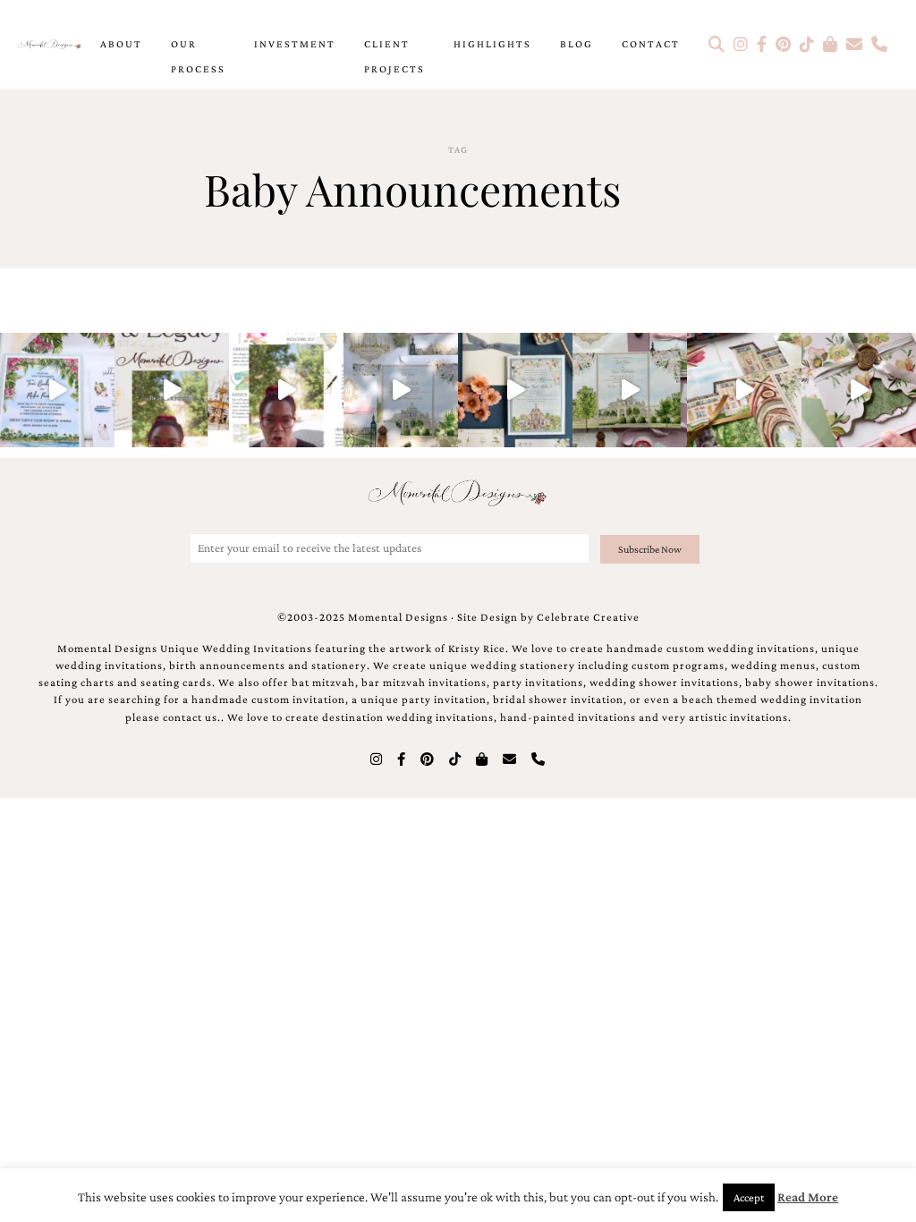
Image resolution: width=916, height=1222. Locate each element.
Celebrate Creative (588, 617)
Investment (294, 44)
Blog (576, 44)
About (121, 44)
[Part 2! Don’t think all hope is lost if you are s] (171, 390)
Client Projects (394, 56)
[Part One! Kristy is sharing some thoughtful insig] (286, 390)
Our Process (198, 56)
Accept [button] (749, 1197)
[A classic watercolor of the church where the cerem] (515, 390)
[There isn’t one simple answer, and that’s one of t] (859, 390)
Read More (807, 1197)
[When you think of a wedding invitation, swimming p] (57, 390)
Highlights (492, 44)
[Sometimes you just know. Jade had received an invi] (629, 390)
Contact (651, 44)
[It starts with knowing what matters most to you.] (744, 390)
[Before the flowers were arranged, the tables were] (401, 390)
